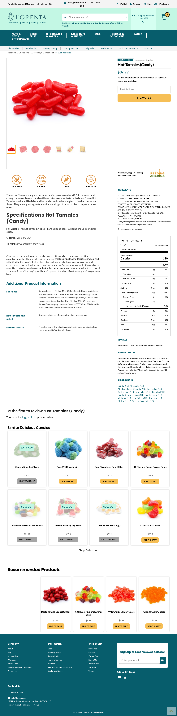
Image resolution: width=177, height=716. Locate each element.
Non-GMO (92, 660)
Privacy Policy (53, 656)
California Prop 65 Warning (61, 667)
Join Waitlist (144, 98)
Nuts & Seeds (16, 35)
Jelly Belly (89, 48)
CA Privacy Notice (55, 671)
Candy (138, 34)
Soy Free (92, 667)
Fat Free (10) (155, 398)
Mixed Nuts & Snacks (78, 35)
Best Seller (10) (154, 388)
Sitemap (51, 663)
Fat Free (91, 652)
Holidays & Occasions (117, 35)
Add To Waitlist (27, 481)
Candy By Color (71, 48)
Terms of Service (55, 660)
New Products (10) (144, 401)
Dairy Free (92, 649)
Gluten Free (93, 656)
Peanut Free (93, 663)
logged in (27, 417)
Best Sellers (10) (126, 392)
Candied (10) (158, 392)
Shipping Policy (54, 652)
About (10, 649)
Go (162, 660)
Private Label (13, 48)
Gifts (83, 23)
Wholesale (31, 48)
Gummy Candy (93, 23)
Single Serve (106, 48)
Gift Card (149, 48)
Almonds (76, 23)
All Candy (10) (137, 385)
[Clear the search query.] (125, 17)
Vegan (91, 671)
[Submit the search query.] (65, 17)
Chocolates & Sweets (54, 35)
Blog (9, 652)
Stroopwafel (20, 39)
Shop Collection (88, 550)
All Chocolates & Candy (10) (132, 388)
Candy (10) (123, 385)
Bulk (98, 34)
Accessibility (13, 656)
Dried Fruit (33, 35)
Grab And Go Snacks (128, 48)
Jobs (50, 649)
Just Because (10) (153, 395)
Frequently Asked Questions (20, 667)
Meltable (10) (124, 398)
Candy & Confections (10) (131, 395)
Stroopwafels (108, 23)
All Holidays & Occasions (43, 52)
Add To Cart (68, 481)
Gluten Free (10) (126, 401)
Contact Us (12, 671)
